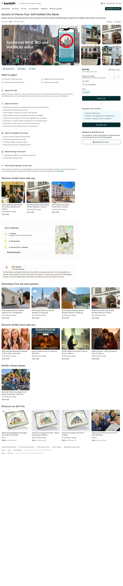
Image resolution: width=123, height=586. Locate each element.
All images (74, 27)
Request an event (113, 9)
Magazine (44, 9)
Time (83, 89)
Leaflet (71, 253)
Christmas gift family (43, 447)
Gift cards (15, 9)
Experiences (6, 9)
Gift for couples (56, 447)
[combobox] (58, 3)
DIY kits (24, 9)
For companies (34, 9)
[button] (65, 240)
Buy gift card (101, 125)
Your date (85, 81)
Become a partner (56, 9)
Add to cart (101, 98)
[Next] (74, 192)
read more (64, 96)
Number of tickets (88, 76)
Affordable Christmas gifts (72, 447)
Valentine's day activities (9, 447)
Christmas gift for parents (26, 447)
